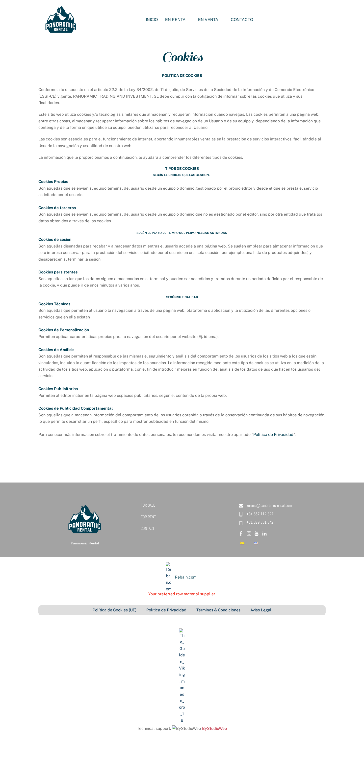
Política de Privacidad (273, 434)
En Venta (208, 20)
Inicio (152, 20)
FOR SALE (148, 505)
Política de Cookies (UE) (114, 610)
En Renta (175, 20)
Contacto (242, 20)
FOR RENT (148, 516)
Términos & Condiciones (218, 610)
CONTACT (147, 528)
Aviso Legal (260, 610)
